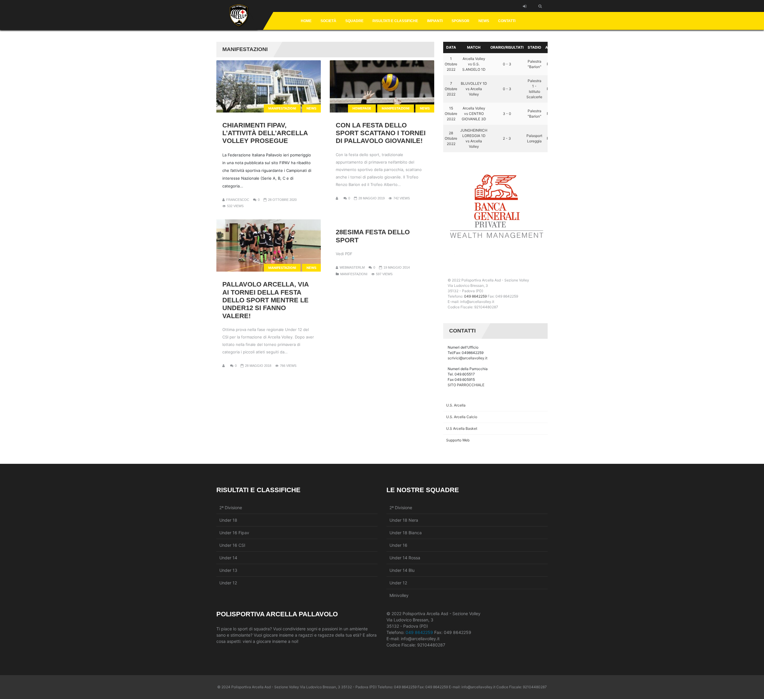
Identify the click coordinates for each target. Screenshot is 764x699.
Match (473, 47)
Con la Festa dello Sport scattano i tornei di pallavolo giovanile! (381, 133)
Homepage (361, 108)
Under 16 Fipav (234, 532)
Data (451, 47)
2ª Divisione (230, 507)
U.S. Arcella (456, 405)
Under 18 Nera (403, 520)
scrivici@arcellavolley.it (467, 358)
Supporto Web (457, 440)
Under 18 (228, 520)
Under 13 (228, 570)
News (311, 108)
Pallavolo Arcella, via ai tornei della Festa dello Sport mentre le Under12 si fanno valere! (265, 300)
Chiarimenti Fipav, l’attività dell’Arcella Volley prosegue (265, 133)
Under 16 (398, 545)
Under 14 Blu (402, 570)
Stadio (534, 47)
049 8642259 (475, 296)
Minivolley (399, 595)
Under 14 (228, 557)
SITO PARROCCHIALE (466, 385)
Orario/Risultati (506, 47)
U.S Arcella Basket (461, 428)
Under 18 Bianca (405, 532)
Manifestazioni (282, 108)
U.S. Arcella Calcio (461, 417)
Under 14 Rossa (404, 557)
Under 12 (228, 582)
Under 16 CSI (232, 545)
